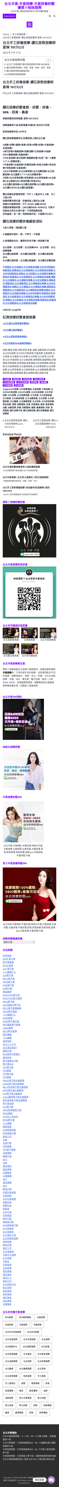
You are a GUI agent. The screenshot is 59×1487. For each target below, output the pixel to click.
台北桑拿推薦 (18, 398)
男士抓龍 (41, 1398)
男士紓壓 (23, 1405)
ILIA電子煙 (8, 975)
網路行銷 (7, 1051)
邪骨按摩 (7, 1242)
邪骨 (48, 407)
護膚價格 (40, 407)
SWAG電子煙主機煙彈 (13, 1080)
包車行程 (7, 1143)
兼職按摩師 (16, 379)
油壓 (5, 407)
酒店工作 (7, 1248)
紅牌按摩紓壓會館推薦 (16, 74)
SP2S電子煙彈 (10, 1011)
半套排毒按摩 (26, 379)
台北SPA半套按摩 (13, 1332)
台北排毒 (34, 395)
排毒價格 (35, 404)
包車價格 (7, 1153)
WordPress (25, 1483)
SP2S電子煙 (9, 982)
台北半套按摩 (29, 1339)
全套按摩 (37, 389)
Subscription (9, 16)
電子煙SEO (8, 1064)
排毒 (28, 404)
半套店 (6, 1261)
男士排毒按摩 (18, 385)
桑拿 (42, 404)
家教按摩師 (34, 382)
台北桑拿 (7, 398)
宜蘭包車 (7, 1205)
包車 (5, 1140)
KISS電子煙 (8, 985)
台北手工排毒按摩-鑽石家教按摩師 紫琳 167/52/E (27, 64)
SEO (5, 1159)
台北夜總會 (8, 1228)
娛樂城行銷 (8, 1222)
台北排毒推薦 (46, 395)
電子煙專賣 (8, 962)
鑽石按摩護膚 (42, 410)
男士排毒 (9, 1405)
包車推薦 (7, 1146)
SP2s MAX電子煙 (11, 995)
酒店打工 (7, 1278)
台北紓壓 (43, 398)
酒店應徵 (7, 1169)
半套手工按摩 (9, 1255)
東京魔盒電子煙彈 (11, 1024)
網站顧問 (7, 992)
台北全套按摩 (37, 392)
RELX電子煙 (9, 978)
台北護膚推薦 (25, 401)
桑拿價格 (50, 404)
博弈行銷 (7, 1219)
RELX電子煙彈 (10, 1031)
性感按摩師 (44, 382)
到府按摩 (7, 955)
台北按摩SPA (11, 1346)
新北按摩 (7, 1288)
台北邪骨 (36, 401)
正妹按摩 (7, 1265)
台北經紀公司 (9, 1284)
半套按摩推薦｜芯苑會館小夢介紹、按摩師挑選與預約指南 (29, 1456)
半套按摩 (46, 389)
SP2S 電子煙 (9, 959)
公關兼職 (7, 1176)
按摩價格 (21, 404)
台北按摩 (12, 395)
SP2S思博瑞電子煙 (12, 1110)
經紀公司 (7, 1136)
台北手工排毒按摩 (22, 382)
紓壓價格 (26, 407)
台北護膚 (14, 401)
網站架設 (7, 1057)
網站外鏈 (7, 1189)
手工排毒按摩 (7, 385)
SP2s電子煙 (8, 1001)
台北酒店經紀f (10, 1047)
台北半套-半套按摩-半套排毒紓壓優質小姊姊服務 (29, 5)
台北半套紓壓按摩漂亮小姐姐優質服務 (21, 467)
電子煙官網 (8, 1103)
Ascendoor (32, 1480)
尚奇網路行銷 (9, 1133)
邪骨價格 (43, 1412)
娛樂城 (6, 1209)
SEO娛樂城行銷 (10, 1225)
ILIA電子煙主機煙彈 (12, 1093)
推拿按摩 (7, 1126)
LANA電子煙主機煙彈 (13, 1084)
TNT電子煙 (8, 1067)
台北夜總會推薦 (10, 1238)
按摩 (14, 404)
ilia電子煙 (7, 988)
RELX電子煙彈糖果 (12, 1008)
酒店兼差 (7, 1166)
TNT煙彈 (7, 1070)
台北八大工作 (9, 1044)
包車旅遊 (7, 1196)
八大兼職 (7, 1038)
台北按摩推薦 (23, 395)
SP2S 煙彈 (8, 965)
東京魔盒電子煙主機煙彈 (15, 1100)
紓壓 (19, 407)
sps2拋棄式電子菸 (12, 1005)
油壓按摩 (12, 407)
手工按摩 (41, 1376)
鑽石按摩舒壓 (29, 410)
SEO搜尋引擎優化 (11, 1054)
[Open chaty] (51, 1480)
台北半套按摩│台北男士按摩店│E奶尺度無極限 (26, 477)
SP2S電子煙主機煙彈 (13, 1090)
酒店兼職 (7, 1034)
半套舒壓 (37, 1324)
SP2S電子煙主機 (11, 1021)
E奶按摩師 (7, 379)
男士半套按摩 (25, 1398)
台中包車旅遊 (9, 1199)
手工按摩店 (10, 1383)
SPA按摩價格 (25, 389)
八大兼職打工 (9, 972)
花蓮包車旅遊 (9, 1192)
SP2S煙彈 (7, 1018)
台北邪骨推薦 (48, 401)
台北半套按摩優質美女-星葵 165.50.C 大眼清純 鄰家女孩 (29, 1459)
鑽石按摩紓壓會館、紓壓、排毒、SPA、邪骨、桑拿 (28, 67)
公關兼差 (7, 1172)
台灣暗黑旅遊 (9, 1130)
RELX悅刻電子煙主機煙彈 (15, 1087)
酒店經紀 (7, 1041)
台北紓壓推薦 (43, 1361)
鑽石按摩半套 (16, 410)
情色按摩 (7, 404)
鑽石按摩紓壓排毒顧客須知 (18, 71)
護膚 (33, 407)
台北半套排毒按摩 (9, 382)
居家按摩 (7, 1291)
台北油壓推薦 (31, 398)
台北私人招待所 (10, 1116)
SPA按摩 (14, 389)
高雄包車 (7, 1202)
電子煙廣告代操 (10, 1061)
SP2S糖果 (7, 1113)
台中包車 (7, 1212)
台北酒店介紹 (9, 1235)
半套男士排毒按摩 (39, 379)
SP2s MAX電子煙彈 (12, 998)
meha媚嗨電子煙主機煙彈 (15, 1097)
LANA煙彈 (8, 1028)
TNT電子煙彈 (9, 1149)
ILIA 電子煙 (8, 969)
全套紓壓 (9, 1324)
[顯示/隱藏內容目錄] (47, 60)
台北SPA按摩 (24, 392)
